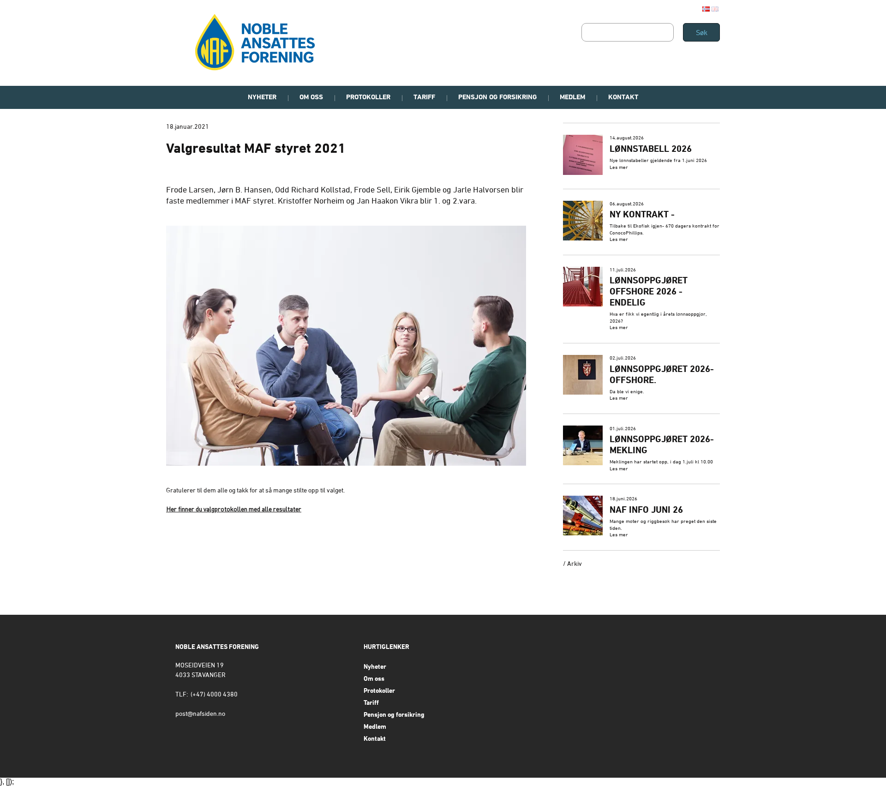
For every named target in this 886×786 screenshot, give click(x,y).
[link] (641, 156)
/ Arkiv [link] (572, 564)
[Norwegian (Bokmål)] (706, 9)
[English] (714, 9)
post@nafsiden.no (200, 714)
